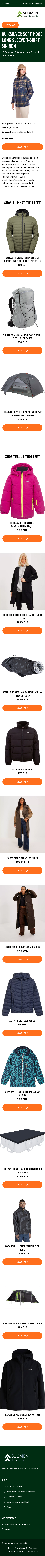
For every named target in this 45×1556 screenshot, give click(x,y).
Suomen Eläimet (14, 1496)
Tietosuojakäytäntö (17, 1551)
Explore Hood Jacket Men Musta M (22, 1414)
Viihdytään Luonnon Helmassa (21, 1491)
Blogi (9, 1507)
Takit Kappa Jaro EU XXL (22, 769)
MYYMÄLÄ (10, 25)
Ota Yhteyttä (21, 1548)
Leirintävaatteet (21, 123)
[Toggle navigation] (5, 14)
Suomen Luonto (14, 1486)
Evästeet (33, 1548)
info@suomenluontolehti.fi (32, 4)
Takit (32, 123)
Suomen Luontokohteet (18, 1502)
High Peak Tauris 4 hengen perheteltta (22, 1323)
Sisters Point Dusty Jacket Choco (22, 946)
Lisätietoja (22, 147)
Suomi (7, 4)
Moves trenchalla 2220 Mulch (22, 858)
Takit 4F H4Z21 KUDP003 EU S (22, 1020)
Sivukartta (33, 1551)
